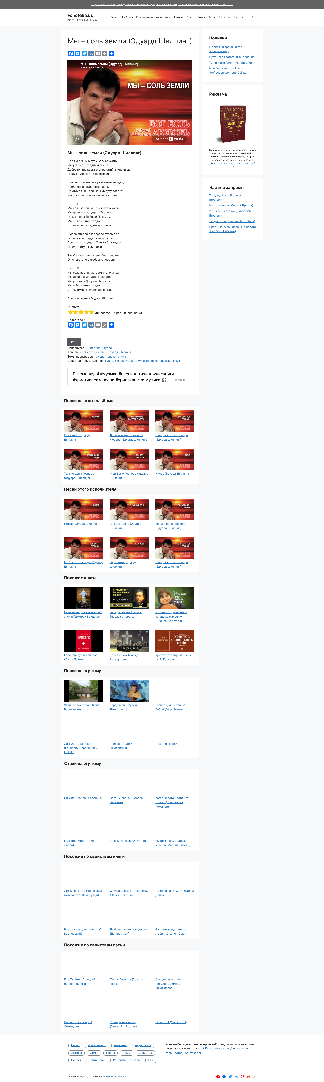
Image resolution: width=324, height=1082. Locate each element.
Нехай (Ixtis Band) (167, 743)
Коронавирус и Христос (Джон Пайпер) (80, 657)
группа (108, 360)
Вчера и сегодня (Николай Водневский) (83, 931)
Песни (114, 17)
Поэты (201, 17)
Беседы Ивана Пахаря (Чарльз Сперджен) (126, 614)
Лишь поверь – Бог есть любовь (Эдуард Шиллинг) (128, 437)
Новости (77, 1060)
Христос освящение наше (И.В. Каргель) (173, 657)
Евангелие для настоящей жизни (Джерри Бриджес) (83, 614)
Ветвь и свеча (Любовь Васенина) (126, 800)
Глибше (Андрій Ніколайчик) (121, 746)
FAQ (151, 1060)
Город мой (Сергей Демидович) (123, 707)
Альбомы (127, 17)
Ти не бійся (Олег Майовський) (231, 62)
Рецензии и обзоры (126, 1060)
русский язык (170, 360)
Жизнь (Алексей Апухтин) (128, 840)
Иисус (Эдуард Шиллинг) (173, 473)
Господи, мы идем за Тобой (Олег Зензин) (170, 707)
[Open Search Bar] (251, 17)
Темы (212, 17)
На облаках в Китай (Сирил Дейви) (174, 893)
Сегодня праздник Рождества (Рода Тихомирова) (168, 984)
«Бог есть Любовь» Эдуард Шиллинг (105, 352)
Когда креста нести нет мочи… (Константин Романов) (172, 802)
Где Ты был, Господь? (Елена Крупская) (79, 981)
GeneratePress (115, 1076)
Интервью (98, 1060)
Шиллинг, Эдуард (100, 348)
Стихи (190, 17)
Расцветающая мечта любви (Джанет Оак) (171, 931)
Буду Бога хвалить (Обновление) (232, 57)
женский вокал (125, 360)
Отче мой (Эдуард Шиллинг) (77, 437)
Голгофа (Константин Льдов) (79, 843)
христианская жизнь (112, 356)
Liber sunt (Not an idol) (171, 1022)
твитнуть (180, 380)
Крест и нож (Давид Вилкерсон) (124, 657)
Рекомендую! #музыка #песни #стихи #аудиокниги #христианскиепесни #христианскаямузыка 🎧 (123, 376)
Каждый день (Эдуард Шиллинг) (125, 526)
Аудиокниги (163, 17)
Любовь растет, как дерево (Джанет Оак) (129, 931)
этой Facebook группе (213, 1048)
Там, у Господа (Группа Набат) (126, 981)
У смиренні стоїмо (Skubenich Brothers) (124, 1024)
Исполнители (144, 17)
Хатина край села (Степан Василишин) (82, 707)
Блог (237, 17)
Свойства (224, 17)
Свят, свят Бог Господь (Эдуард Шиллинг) (171, 437)
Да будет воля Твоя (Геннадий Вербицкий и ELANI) (80, 748)
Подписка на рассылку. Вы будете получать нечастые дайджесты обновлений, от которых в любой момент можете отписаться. (162, 4)
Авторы (178, 17)
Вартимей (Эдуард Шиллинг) (123, 564)
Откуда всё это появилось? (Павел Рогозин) (129, 893)
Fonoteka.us (80, 15)
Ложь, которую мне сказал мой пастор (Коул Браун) (83, 893)
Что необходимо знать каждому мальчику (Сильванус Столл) (171, 617)
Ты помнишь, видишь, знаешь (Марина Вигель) (172, 843)
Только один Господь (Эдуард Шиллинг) (79, 476)
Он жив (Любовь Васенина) (83, 798)
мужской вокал (148, 360)
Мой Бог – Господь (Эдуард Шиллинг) (129, 476)
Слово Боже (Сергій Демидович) (78, 1024)
